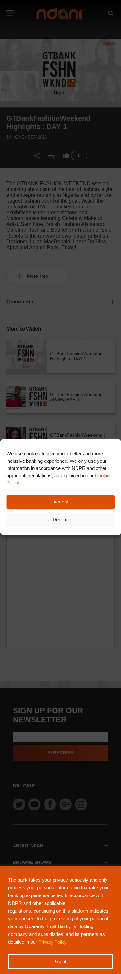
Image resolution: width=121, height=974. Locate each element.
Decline (60, 519)
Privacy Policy (52, 942)
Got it (60, 961)
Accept (60, 501)
